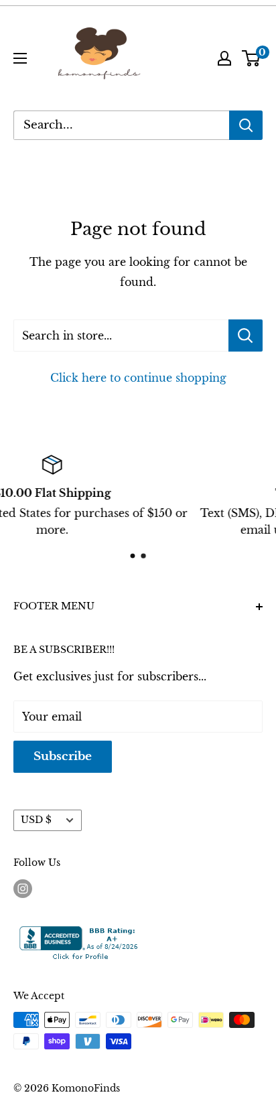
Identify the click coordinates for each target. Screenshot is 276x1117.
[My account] (224, 58)
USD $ (36, 820)
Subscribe (62, 756)
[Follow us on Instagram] (22, 888)
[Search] (246, 125)
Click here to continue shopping (138, 377)
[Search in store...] (245, 335)
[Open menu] (20, 58)
